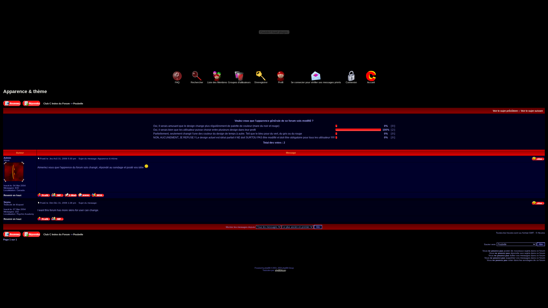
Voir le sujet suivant (532, 111)
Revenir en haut (12, 195)
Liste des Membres (217, 82)
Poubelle (78, 103)
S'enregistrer (261, 82)
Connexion (351, 82)
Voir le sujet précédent (505, 111)
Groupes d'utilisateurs (239, 82)
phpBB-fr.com (280, 270)
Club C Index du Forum (56, 103)
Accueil (371, 82)
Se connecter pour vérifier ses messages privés (316, 82)
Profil (280, 82)
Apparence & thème (25, 91)
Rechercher (197, 82)
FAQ (177, 82)
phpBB (267, 268)
